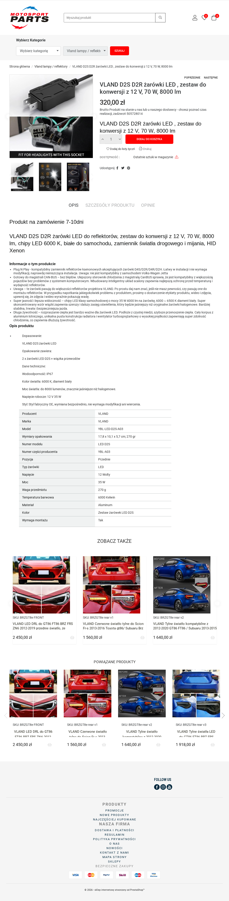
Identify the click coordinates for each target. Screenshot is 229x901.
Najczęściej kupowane (114, 819)
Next (94, 116)
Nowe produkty (114, 815)
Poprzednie (192, 77)
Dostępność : (110, 157)
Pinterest (128, 168)
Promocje (114, 810)
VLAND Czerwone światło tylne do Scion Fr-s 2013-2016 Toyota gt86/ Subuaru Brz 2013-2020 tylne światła (113, 628)
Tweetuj (122, 168)
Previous (8, 116)
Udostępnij (117, 168)
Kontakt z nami (114, 852)
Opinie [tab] (148, 205)
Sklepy (114, 861)
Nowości (114, 848)
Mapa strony (114, 857)
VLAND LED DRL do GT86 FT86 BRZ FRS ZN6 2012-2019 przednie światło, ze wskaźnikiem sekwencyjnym (43, 628)
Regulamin (115, 834)
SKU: (16, 617)
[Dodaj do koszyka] (72, 638)
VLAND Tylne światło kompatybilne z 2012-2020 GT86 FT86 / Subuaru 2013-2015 (185, 626)
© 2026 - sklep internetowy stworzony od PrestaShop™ (115, 889)
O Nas (114, 843)
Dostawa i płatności (114, 830)
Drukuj (146, 149)
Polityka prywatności (114, 839)
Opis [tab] (73, 205)
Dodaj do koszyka (149, 139)
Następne (211, 77)
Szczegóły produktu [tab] (109, 205)
